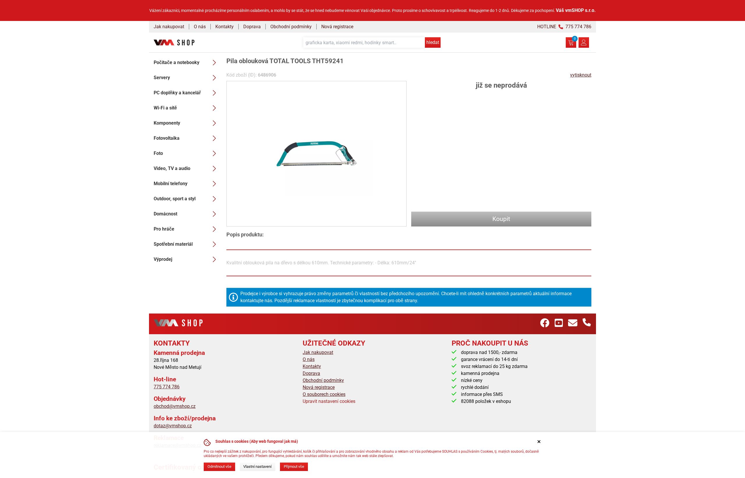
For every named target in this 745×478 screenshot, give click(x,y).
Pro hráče (164, 229)
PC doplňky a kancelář (177, 92)
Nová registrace (337, 26)
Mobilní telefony (170, 183)
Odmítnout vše (219, 466)
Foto (158, 153)
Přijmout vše (294, 466)
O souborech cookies (324, 394)
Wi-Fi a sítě (165, 108)
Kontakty (224, 26)
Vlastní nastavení (257, 466)
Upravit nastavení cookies (329, 401)
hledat (432, 42)
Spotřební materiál (173, 244)
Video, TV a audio (172, 168)
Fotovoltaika (167, 138)
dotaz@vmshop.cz (173, 426)
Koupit (501, 218)
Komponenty (167, 123)
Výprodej (163, 259)
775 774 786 (167, 387)
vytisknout (580, 75)
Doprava (252, 26)
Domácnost (165, 214)
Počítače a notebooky (176, 62)
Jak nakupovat (169, 26)
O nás (200, 26)
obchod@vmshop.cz (175, 406)
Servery (162, 77)
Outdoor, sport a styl (175, 198)
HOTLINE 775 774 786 (564, 26)
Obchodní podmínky (291, 26)
